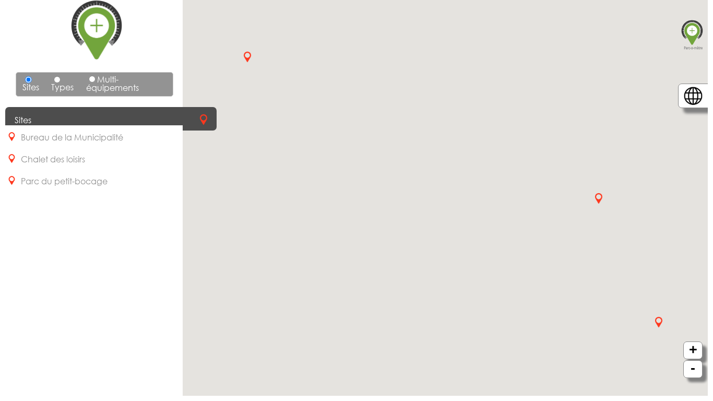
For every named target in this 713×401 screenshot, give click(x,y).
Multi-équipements (112, 83)
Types (62, 86)
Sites (30, 86)
